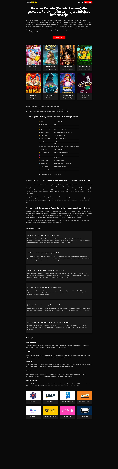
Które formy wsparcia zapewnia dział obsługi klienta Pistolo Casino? (48, 322)
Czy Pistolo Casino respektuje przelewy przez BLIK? (43, 253)
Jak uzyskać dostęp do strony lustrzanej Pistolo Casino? (44, 287)
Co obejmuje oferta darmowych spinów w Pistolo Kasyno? (45, 270)
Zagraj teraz (59, 37)
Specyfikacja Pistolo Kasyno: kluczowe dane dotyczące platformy (43, 106)
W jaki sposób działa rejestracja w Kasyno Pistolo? (43, 235)
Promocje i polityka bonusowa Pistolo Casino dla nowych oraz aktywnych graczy (47, 111)
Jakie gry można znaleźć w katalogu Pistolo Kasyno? (43, 305)
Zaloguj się (80, 2)
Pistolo (31, 2)
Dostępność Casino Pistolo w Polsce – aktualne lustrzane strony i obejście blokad (47, 109)
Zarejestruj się (88, 2)
